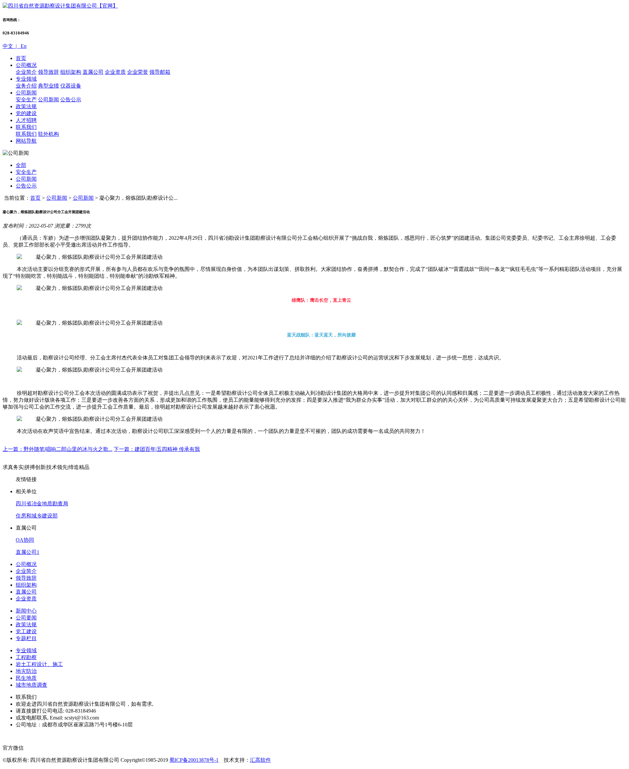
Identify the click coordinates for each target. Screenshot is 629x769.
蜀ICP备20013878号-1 (194, 760)
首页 (21, 58)
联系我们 (26, 127)
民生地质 (26, 678)
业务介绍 (26, 86)
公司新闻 (26, 92)
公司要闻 (26, 617)
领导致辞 (48, 72)
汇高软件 (260, 760)
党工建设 (26, 631)
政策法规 (26, 106)
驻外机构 (48, 134)
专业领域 (26, 79)
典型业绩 (48, 86)
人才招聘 (26, 120)
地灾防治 (26, 671)
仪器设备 (70, 86)
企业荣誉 (137, 72)
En (23, 46)
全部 (21, 165)
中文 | (11, 46)
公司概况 (26, 65)
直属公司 (93, 72)
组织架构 (70, 72)
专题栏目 (26, 638)
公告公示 (70, 99)
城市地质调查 (31, 685)
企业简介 (26, 72)
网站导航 (26, 141)
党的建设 (26, 113)
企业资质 (115, 72)
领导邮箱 (159, 72)
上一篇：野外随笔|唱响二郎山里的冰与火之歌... (57, 449)
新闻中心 (26, 611)
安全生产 (26, 99)
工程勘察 (26, 657)
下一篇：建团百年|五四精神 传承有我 (157, 449)
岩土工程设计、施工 (39, 664)
